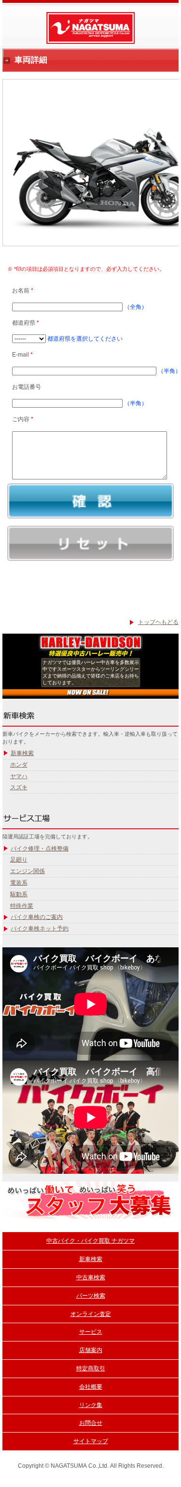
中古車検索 (90, 1277)
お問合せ (90, 1423)
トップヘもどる (158, 622)
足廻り (19, 859)
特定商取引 (90, 1368)
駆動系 (19, 894)
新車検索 (22, 753)
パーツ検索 (90, 1295)
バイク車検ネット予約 (40, 928)
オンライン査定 (90, 1314)
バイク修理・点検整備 (40, 848)
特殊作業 (21, 906)
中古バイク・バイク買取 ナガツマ (90, 1240)
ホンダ (19, 764)
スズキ (19, 787)
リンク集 (90, 1405)
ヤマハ (19, 776)
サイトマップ (90, 1441)
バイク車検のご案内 (37, 917)
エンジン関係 (27, 871)
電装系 (19, 882)
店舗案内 (90, 1350)
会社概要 (90, 1386)
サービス (90, 1331)
